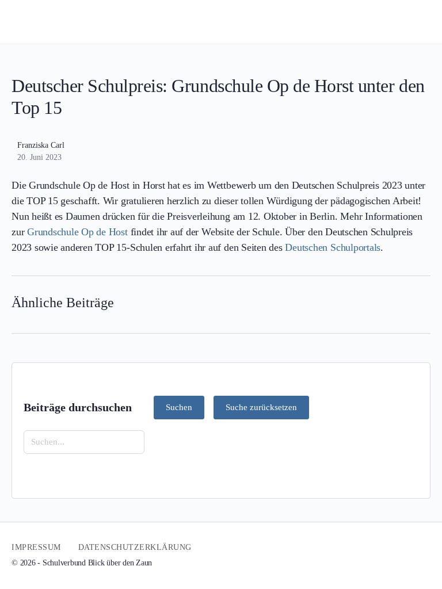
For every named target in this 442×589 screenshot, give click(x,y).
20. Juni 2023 (39, 157)
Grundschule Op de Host (77, 232)
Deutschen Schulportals (332, 247)
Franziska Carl (40, 145)
